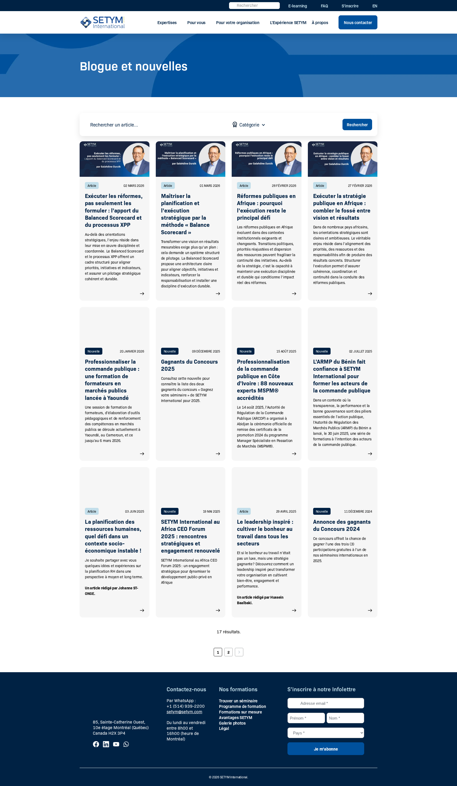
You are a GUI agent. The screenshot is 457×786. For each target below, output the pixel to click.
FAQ (324, 5)
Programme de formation (242, 706)
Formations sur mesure (240, 712)
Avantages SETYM (235, 717)
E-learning (297, 5)
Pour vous (196, 22)
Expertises (167, 22)
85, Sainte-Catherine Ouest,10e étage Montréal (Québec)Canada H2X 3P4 (121, 727)
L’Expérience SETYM (288, 22)
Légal (224, 728)
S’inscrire (350, 5)
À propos (320, 22)
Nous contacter (358, 22)
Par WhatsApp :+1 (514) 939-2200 (186, 703)
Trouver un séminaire (238, 700)
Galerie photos (232, 723)
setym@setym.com (184, 711)
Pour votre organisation (237, 22)
